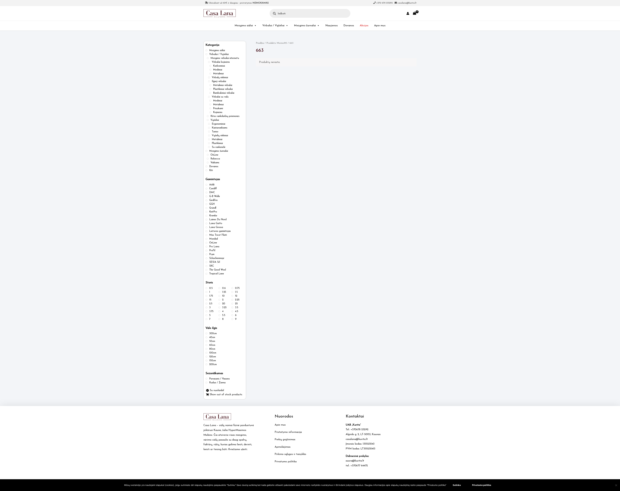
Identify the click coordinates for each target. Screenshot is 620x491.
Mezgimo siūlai (244, 25)
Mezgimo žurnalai (305, 25)
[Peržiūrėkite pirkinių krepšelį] (415, 13)
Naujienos (331, 25)
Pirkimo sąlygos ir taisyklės (290, 454)
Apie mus (379, 25)
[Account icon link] (407, 13)
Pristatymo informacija (288, 432)
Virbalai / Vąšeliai (273, 25)
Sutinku (457, 485)
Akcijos (364, 25)
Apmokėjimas (282, 447)
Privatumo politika (286, 461)
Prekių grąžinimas (285, 439)
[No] (616, 485)
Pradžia (260, 43)
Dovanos (348, 25)
